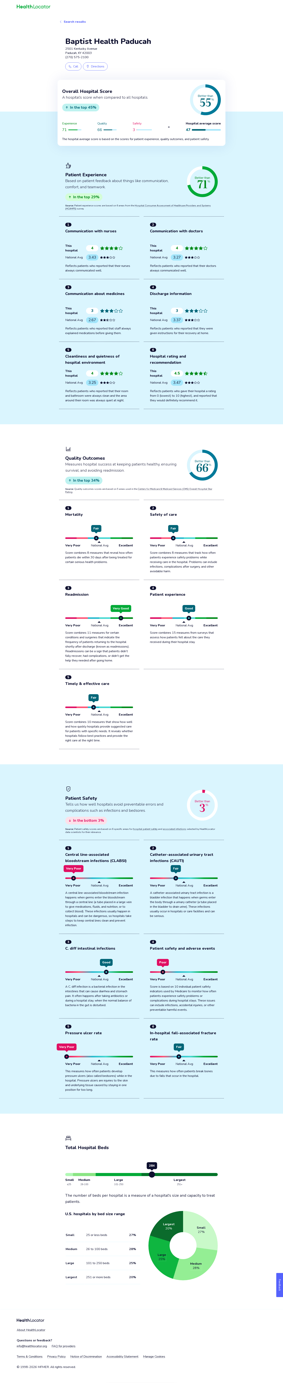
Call (75, 66)
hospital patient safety (145, 829)
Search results (75, 22)
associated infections (174, 829)
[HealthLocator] (141, 7)
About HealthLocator (31, 1330)
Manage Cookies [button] (154, 1356)
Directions (97, 66)
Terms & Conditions (30, 1356)
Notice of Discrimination (86, 1356)
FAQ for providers (63, 1346)
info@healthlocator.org (32, 1346)
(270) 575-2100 (77, 57)
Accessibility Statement (122, 1356)
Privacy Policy (56, 1356)
